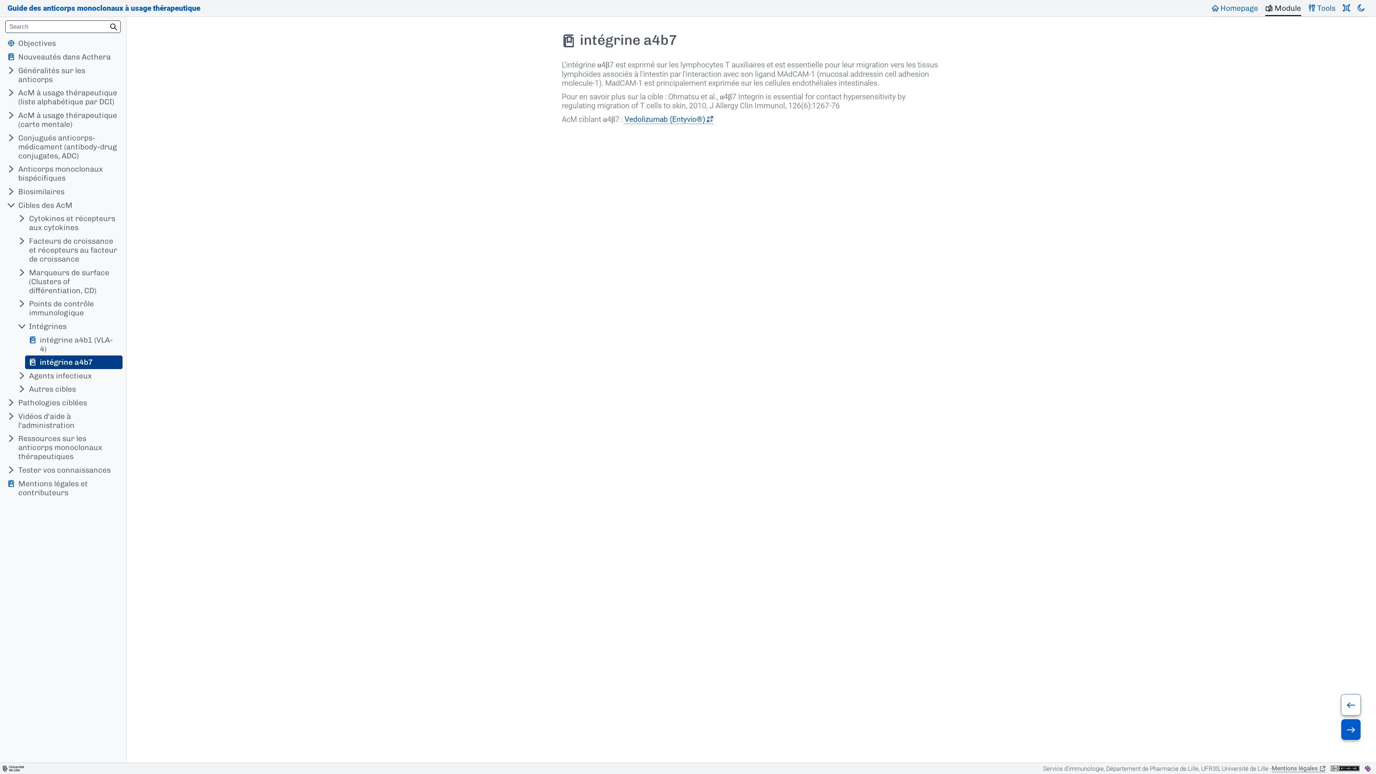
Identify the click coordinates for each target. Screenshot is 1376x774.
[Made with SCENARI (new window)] (1368, 768)
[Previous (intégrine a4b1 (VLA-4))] (1351, 705)
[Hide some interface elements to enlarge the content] (1346, 8)
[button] (669, 119)
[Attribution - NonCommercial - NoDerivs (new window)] (1345, 768)
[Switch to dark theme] (1361, 8)
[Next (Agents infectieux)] (1351, 729)
